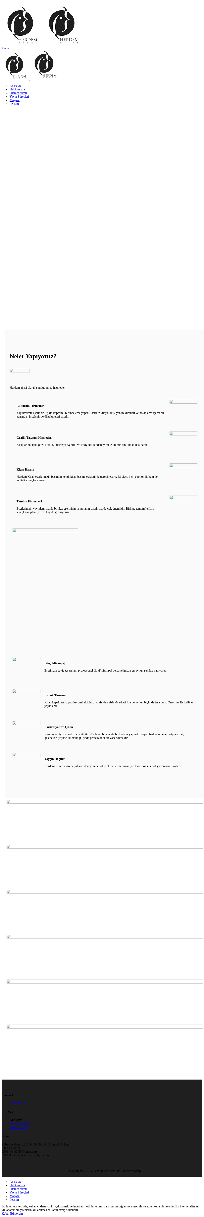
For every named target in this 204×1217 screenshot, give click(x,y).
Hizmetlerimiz (18, 1127)
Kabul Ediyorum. (13, 1213)
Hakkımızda (17, 1102)
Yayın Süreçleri (19, 1123)
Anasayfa (16, 1120)
